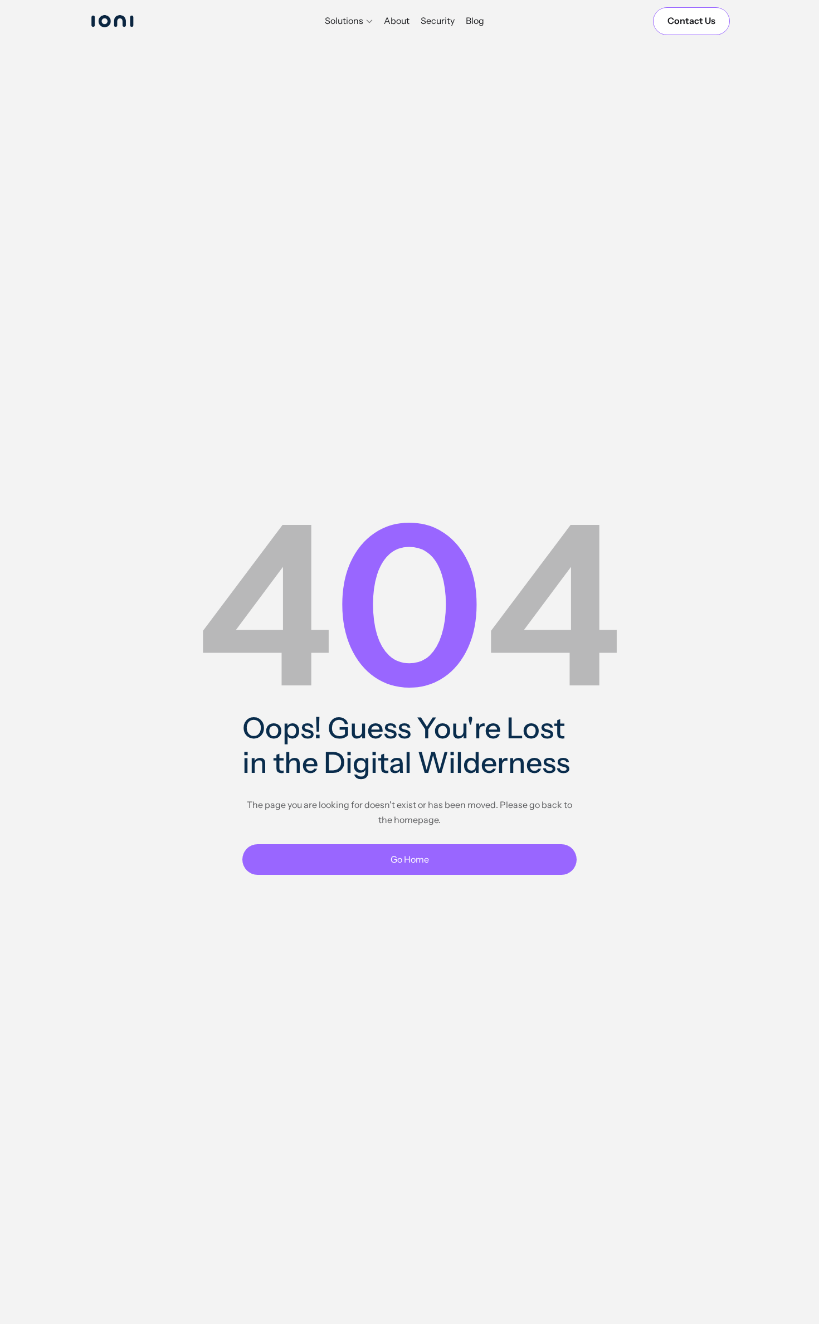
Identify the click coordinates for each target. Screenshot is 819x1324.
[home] (122, 21)
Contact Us (691, 20)
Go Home (410, 859)
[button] (348, 21)
